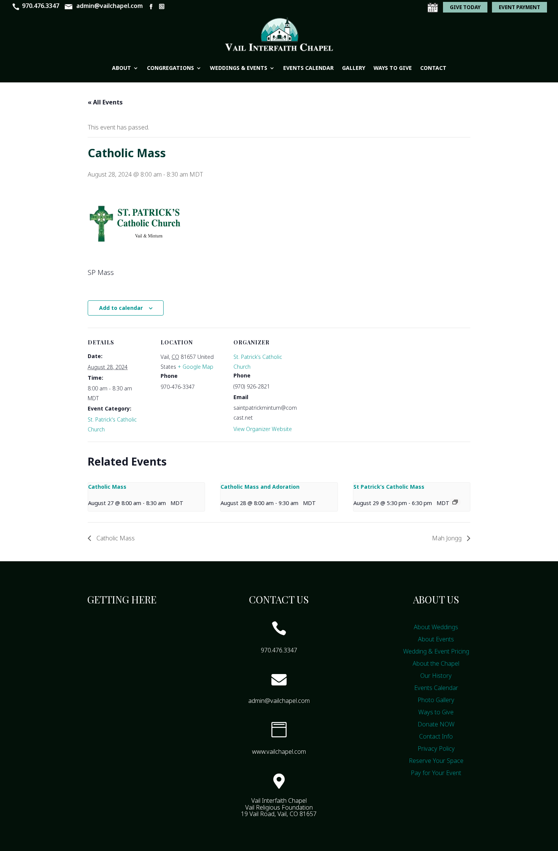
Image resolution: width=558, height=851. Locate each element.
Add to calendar (121, 307)
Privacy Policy (436, 748)
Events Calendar (308, 67)
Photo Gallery (436, 700)
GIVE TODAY (465, 7)
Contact (433, 67)
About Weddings (436, 627)
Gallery (353, 67)
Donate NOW (436, 724)
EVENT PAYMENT (519, 7)
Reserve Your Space (436, 760)
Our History (436, 675)
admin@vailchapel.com (109, 6)
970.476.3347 (40, 6)
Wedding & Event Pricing (436, 651)
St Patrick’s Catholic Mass (388, 486)
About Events (436, 639)
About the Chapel (436, 663)
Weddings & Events (238, 67)
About (121, 67)
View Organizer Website (262, 429)
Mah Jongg (447, 538)
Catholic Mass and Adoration (260, 486)
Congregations (170, 67)
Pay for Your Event (436, 773)
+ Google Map (195, 366)
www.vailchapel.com (279, 751)
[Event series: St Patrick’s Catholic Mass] (455, 502)
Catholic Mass (107, 486)
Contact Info (436, 736)
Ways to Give (393, 67)
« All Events (105, 102)
